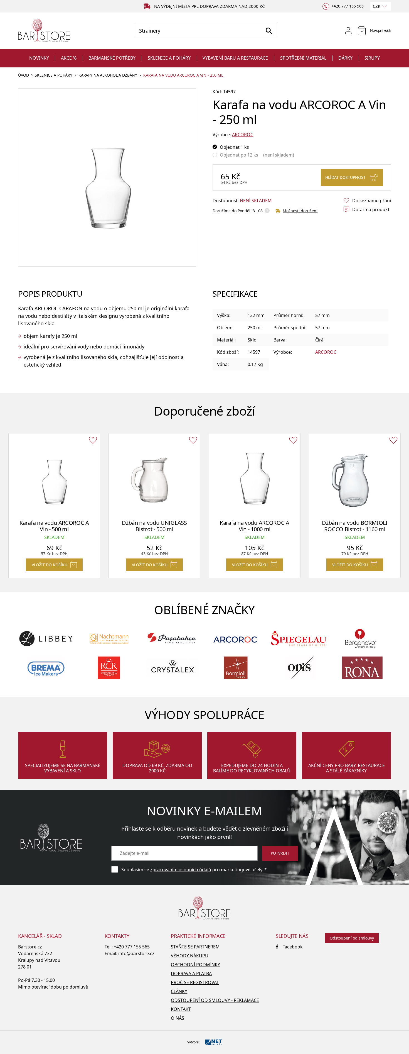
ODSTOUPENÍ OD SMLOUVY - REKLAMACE (215, 1000)
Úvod (23, 75)
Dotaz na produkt (371, 209)
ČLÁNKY (179, 991)
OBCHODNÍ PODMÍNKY (195, 965)
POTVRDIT (280, 853)
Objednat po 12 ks (239, 154)
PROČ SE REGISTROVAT (195, 982)
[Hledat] (268, 30)
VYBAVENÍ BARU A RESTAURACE (235, 58)
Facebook (292, 947)
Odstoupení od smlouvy (352, 938)
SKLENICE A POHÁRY (169, 58)
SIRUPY (372, 58)
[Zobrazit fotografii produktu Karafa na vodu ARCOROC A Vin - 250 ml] (107, 177)
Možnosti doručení (300, 210)
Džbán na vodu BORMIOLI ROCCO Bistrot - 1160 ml (354, 526)
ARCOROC (242, 134)
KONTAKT (181, 1009)
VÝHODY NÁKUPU (189, 956)
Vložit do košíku (49, 564)
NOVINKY (39, 58)
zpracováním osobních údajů (180, 870)
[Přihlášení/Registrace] (348, 30)
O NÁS (177, 1018)
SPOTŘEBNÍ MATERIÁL (303, 58)
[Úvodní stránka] (44, 31)
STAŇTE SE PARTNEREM (195, 947)
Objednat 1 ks (234, 147)
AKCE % (69, 58)
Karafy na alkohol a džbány (107, 75)
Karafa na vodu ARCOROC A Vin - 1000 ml (254, 526)
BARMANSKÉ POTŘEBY (111, 58)
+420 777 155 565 (132, 947)
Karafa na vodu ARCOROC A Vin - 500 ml (54, 526)
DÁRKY (345, 58)
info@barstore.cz (136, 953)
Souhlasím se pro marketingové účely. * (194, 869)
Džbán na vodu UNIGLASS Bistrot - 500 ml (154, 526)
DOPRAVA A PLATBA (191, 973)
